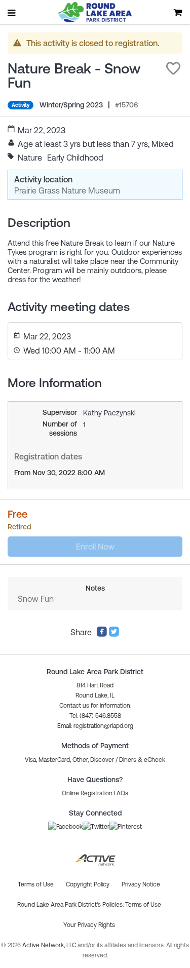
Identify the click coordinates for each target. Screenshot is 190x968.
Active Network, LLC (50, 945)
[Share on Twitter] (114, 634)
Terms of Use (143, 904)
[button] (173, 68)
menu (12, 13)
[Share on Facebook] (102, 634)
